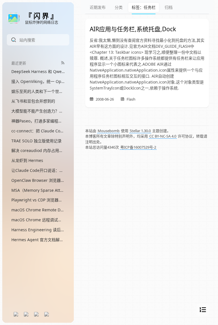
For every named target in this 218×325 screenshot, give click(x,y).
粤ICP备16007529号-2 (138, 147)
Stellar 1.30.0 (140, 130)
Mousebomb (109, 130)
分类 (119, 7)
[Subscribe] (62, 62)
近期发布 (98, 7)
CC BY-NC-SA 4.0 (162, 136)
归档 (169, 7)
